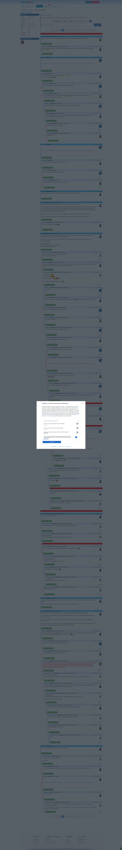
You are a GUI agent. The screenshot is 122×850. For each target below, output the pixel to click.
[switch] (76, 423)
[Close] (83, 403)
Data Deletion (54, 446)
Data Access (61, 446)
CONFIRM (51, 442)
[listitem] (61, 420)
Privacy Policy (68, 446)
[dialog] (61, 425)
